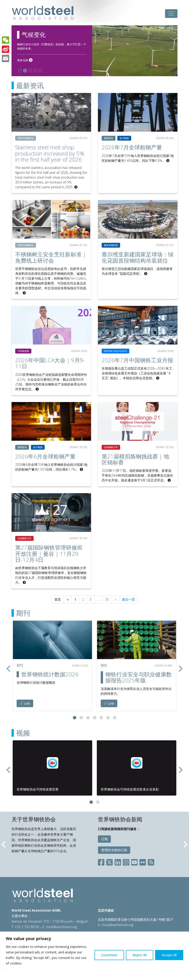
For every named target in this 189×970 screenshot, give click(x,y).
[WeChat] (5, 40)
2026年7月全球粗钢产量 (132, 147)
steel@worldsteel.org (61, 927)
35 (107, 599)
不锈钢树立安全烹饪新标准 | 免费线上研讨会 (50, 257)
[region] (94, 951)
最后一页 (128, 599)
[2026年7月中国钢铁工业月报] (137, 325)
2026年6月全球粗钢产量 (45, 456)
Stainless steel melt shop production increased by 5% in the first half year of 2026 (49, 153)
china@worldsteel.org (117, 925)
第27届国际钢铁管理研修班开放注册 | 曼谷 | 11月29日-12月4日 (49, 553)
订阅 (104, 839)
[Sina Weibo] (5, 49)
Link (26, 703)
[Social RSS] (151, 861)
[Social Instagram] (126, 861)
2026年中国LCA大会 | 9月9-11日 (50, 363)
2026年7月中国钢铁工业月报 (137, 360)
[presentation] (8, 668)
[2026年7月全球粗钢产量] (137, 112)
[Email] (5, 58)
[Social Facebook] (102, 861)
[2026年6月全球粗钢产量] (51, 421)
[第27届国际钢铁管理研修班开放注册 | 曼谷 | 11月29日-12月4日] (51, 512)
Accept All (169, 955)
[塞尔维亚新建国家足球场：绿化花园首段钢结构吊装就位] (137, 219)
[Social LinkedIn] (118, 861)
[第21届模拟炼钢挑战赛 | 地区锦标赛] (137, 421)
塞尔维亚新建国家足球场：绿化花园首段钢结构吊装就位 (138, 257)
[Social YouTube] (134, 861)
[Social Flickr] (142, 861)
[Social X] (109, 861)
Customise (109, 955)
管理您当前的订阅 (114, 850)
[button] (74, 718)
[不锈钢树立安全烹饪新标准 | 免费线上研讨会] (51, 219)
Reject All (140, 955)
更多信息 (24, 60)
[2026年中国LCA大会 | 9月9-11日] (51, 325)
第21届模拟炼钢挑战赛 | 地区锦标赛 (135, 459)
